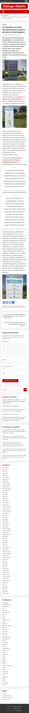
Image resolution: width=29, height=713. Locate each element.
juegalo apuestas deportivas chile (10, 442)
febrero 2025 (5, 502)
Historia (4, 646)
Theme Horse (16, 708)
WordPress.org (6, 699)
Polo (3, 669)
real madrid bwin (6, 449)
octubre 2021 (5, 578)
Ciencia (4, 614)
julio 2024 (4, 515)
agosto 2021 (5, 582)
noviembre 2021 (6, 576)
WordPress (19, 710)
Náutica (4, 660)
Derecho (4, 627)
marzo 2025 (5, 500)
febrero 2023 (5, 548)
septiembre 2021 (6, 580)
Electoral (4, 635)
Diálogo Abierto (18, 706)
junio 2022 (5, 563)
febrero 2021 (5, 593)
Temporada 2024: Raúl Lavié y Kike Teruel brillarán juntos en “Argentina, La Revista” (14, 431)
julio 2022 (4, 561)
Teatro (4, 680)
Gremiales (4, 644)
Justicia (4, 652)
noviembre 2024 (6, 508)
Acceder (4, 694)
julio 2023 (4, 538)
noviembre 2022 (6, 553)
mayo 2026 (5, 473)
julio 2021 (4, 584)
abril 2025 (4, 498)
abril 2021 (4, 589)
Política (4, 667)
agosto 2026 (5, 468)
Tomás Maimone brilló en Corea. (10, 414)
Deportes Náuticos (7, 625)
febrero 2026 (5, 479)
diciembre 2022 (6, 551)
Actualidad (5, 602)
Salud (3, 675)
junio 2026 (5, 471)
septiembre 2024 (6, 511)
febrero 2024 (5, 525)
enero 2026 (5, 481)
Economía (4, 631)
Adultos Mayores (6, 604)
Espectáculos (5, 639)
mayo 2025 (5, 496)
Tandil (3, 679)
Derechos (4, 629)
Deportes (4, 623)
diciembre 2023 (6, 528)
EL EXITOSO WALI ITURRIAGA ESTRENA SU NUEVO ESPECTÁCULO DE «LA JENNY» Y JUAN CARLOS (15, 316)
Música (4, 658)
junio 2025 (5, 494)
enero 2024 (5, 527)
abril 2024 (4, 521)
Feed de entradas (6, 695)
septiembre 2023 (6, 534)
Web (3, 373)
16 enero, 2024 (6, 35)
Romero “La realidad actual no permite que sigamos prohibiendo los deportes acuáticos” (14, 324)
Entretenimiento (6, 637)
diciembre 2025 (6, 483)
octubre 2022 (5, 555)
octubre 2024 (5, 509)
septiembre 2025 (6, 489)
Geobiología (5, 642)
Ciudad (4, 24)
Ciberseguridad (6, 612)
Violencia (4, 684)
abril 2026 (4, 475)
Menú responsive (26, 1)
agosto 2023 (5, 536)
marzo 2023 (5, 546)
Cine (3, 616)
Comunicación (6, 620)
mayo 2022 (5, 565)
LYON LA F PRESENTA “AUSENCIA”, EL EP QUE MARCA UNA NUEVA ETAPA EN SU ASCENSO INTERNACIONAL (14, 401)
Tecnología (5, 682)
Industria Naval (6, 648)
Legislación (5, 654)
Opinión (4, 663)
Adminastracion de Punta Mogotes (15, 305)
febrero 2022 (5, 570)
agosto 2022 (5, 559)
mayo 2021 (5, 587)
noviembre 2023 (6, 530)
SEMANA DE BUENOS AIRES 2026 (10, 406)
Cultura (4, 622)
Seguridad (4, 677)
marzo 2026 (5, 477)
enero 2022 (5, 572)
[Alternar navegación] (3, 11)
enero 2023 (5, 549)
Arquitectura (5, 606)
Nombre (4, 359)
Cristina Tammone (15, 35)
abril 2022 (4, 567)
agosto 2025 (5, 490)
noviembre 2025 (6, 485)
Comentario (5, 341)
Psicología (5, 673)
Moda (3, 656)
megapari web (5, 455)
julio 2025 (4, 492)
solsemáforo (23, 307)
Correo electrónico (7, 366)
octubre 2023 (5, 532)
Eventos (4, 641)
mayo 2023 (5, 542)
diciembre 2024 (6, 506)
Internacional (5, 650)
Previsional (5, 671)
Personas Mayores (7, 665)
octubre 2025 (5, 487)
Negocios (4, 661)
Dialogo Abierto (15, 307)
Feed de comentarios (7, 697)
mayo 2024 (5, 519)
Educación (5, 633)
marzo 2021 (5, 591)
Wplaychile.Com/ (6, 436)
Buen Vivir (4, 610)
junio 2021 (5, 586)
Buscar (25, 389)
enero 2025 (5, 504)
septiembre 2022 (6, 557)
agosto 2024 (5, 513)
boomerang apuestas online (9, 430)
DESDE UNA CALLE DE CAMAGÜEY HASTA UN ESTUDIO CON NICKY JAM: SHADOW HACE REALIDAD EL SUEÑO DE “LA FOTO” (14, 419)
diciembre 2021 (6, 574)
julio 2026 (4, 470)
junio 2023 (5, 540)
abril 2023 (4, 544)
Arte (3, 608)
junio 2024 (5, 517)
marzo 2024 (5, 523)
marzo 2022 (5, 568)
